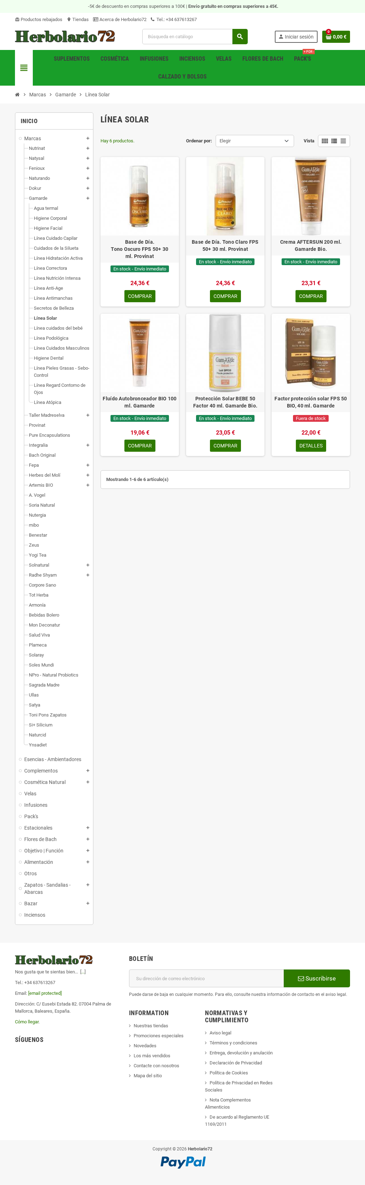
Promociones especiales (159, 1035)
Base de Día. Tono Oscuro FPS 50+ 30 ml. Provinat (139, 249)
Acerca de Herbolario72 (122, 19)
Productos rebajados (38, 19)
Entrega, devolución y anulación (241, 1052)
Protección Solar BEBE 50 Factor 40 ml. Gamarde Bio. (225, 402)
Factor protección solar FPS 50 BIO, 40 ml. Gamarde (310, 402)
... (82, 971)
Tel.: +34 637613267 (176, 19)
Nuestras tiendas (151, 1025)
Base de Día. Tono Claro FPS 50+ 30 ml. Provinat (225, 245)
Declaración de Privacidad (236, 1062)
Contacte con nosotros (156, 1065)
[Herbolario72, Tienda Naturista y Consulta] (65, 36)
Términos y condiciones (233, 1042)
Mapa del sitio (148, 1075)
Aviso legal (220, 1032)
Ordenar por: (199, 140)
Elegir (225, 140)
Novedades (145, 1045)
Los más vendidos (152, 1055)
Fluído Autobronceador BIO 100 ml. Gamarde (139, 402)
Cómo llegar (26, 1021)
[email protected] (45, 993)
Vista (309, 140)
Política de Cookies (229, 1072)
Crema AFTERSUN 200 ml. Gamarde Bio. (310, 245)
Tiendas (78, 19)
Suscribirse (320, 978)
